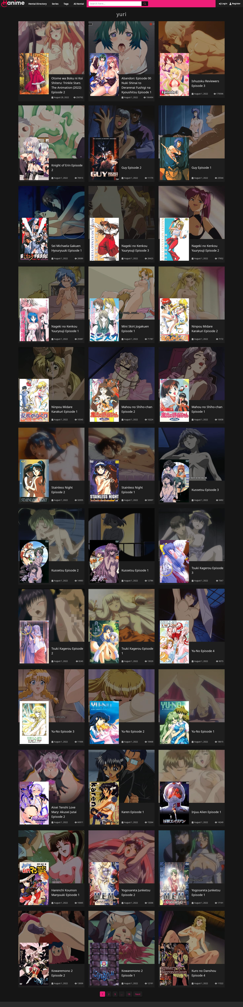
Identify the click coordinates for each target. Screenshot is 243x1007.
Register (236, 3)
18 (129, 994)
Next (137, 994)
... (122, 994)
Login (224, 3)
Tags (66, 3)
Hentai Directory (37, 3)
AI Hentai (79, 3)
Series (55, 3)
